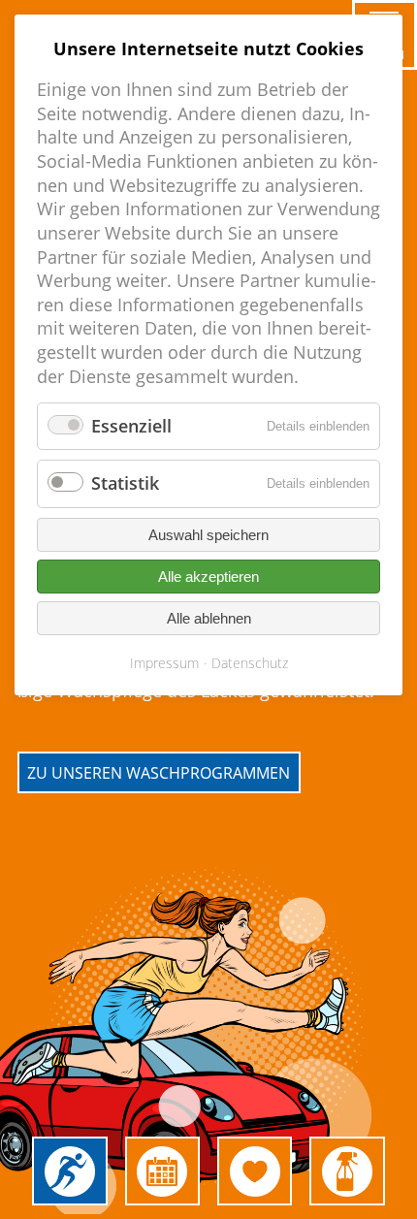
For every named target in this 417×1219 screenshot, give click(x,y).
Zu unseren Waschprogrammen (158, 772)
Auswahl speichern (208, 535)
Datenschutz (249, 663)
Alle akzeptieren (208, 576)
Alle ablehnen (209, 618)
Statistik (125, 483)
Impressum (164, 663)
